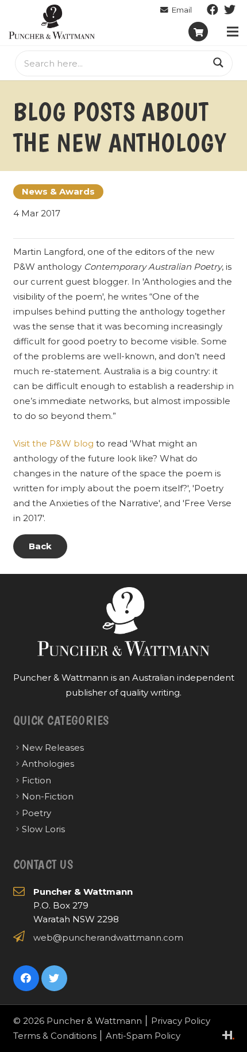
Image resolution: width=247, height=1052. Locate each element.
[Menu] (232, 31)
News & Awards (58, 191)
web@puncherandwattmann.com (108, 937)
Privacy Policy (180, 1020)
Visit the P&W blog (53, 443)
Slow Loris (43, 829)
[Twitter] (229, 9)
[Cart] (198, 31)
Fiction (36, 780)
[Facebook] (212, 9)
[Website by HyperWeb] (228, 1035)
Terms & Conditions (55, 1035)
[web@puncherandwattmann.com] (176, 9)
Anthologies (48, 763)
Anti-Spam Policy (143, 1035)
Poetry (36, 813)
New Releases (53, 747)
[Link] (52, 22)
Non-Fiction (48, 796)
